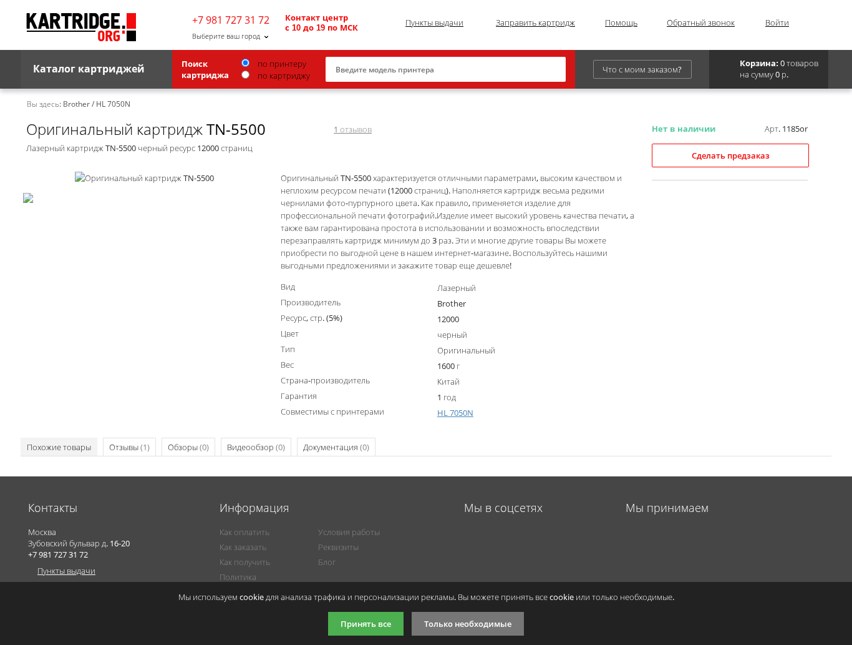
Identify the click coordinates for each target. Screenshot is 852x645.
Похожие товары (59, 447)
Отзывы (129, 447)
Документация (336, 447)
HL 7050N (455, 412)
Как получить (245, 562)
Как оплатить (244, 532)
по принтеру (281, 63)
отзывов (353, 129)
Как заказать (243, 547)
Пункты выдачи (434, 22)
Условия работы (349, 532)
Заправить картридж (535, 22)
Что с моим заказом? (642, 69)
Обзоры (188, 447)
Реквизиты (338, 547)
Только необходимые (467, 623)
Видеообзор (256, 447)
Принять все (366, 623)
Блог (327, 562)
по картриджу (283, 75)
